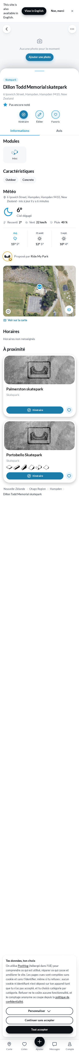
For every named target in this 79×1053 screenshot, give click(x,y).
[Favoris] (55, 114)
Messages (55, 1049)
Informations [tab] (19, 131)
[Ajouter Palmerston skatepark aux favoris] (69, 410)
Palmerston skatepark (24, 389)
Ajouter (39, 1049)
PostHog (23, 965)
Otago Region (37, 489)
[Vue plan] (69, 309)
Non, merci (57, 10)
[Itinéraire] (23, 114)
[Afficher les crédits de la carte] (8, 311)
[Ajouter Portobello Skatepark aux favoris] (69, 476)
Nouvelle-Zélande (14, 489)
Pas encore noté (19, 104)
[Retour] (7, 29)
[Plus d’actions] (72, 29)
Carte (9, 1049)
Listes (24, 1049)
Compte (70, 1049)
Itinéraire (37, 410)
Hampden (56, 489)
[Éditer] (39, 114)
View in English (34, 10)
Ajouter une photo (40, 57)
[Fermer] (72, 11)
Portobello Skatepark (24, 454)
